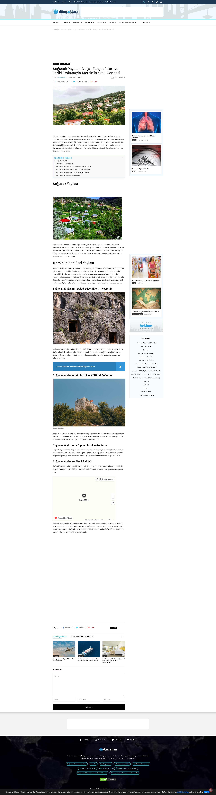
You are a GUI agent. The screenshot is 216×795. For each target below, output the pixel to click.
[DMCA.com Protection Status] (108, 780)
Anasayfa (56, 22)
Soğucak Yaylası (62, 161)
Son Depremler (146, 346)
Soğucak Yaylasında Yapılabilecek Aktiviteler (74, 172)
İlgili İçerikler (60, 637)
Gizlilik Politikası (110, 2)
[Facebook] (148, 2)
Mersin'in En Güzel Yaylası (65, 164)
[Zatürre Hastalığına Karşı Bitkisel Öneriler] (146, 122)
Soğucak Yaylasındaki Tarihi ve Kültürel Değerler (75, 169)
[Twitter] (157, 2)
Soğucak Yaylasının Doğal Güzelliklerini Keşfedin (75, 166)
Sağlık (134, 140)
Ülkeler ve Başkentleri (146, 353)
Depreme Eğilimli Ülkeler (140, 169)
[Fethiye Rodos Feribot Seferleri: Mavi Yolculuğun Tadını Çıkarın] (89, 649)
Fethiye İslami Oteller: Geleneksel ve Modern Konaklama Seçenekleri (113, 660)
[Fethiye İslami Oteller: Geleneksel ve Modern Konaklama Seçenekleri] (113, 649)
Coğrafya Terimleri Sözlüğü (146, 343)
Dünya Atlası (61, 77)
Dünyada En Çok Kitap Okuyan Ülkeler (145, 312)
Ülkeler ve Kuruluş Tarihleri (146, 367)
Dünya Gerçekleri (126, 22)
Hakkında (56, 2)
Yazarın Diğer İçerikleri (81, 637)
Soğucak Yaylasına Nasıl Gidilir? (69, 175)
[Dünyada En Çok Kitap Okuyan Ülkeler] (146, 298)
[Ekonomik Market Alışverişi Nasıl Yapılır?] (146, 267)
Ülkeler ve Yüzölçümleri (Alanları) (146, 364)
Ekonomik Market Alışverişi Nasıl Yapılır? (146, 280)
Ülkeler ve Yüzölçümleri (105, 768)
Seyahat (76, 22)
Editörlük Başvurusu (81, 2)
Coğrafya (56, 29)
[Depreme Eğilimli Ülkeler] (146, 155)
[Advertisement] (122, 12)
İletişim (63, 2)
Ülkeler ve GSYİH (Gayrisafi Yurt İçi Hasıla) (146, 371)
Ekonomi (88, 22)
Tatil (68, 63)
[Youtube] (161, 2)
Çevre (111, 22)
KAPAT (206, 792)
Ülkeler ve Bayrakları (146, 357)
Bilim (66, 22)
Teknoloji (144, 22)
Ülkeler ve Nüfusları (146, 360)
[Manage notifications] (211, 790)
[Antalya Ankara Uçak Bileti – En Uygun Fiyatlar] (64, 649)
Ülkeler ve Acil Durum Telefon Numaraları (146, 374)
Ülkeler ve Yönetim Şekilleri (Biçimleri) (146, 378)
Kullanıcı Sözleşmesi (96, 2)
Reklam (70, 2)
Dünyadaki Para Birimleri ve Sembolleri (125, 773)
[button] (144, 2)
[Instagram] (152, 2)
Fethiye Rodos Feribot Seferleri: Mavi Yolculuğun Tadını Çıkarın (88, 659)
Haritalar (146, 350)
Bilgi (134, 283)
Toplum (100, 22)
